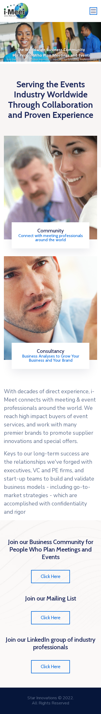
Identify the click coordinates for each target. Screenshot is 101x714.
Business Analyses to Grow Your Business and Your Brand (50, 358)
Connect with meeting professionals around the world (50, 238)
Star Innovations (42, 698)
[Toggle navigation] (93, 11)
